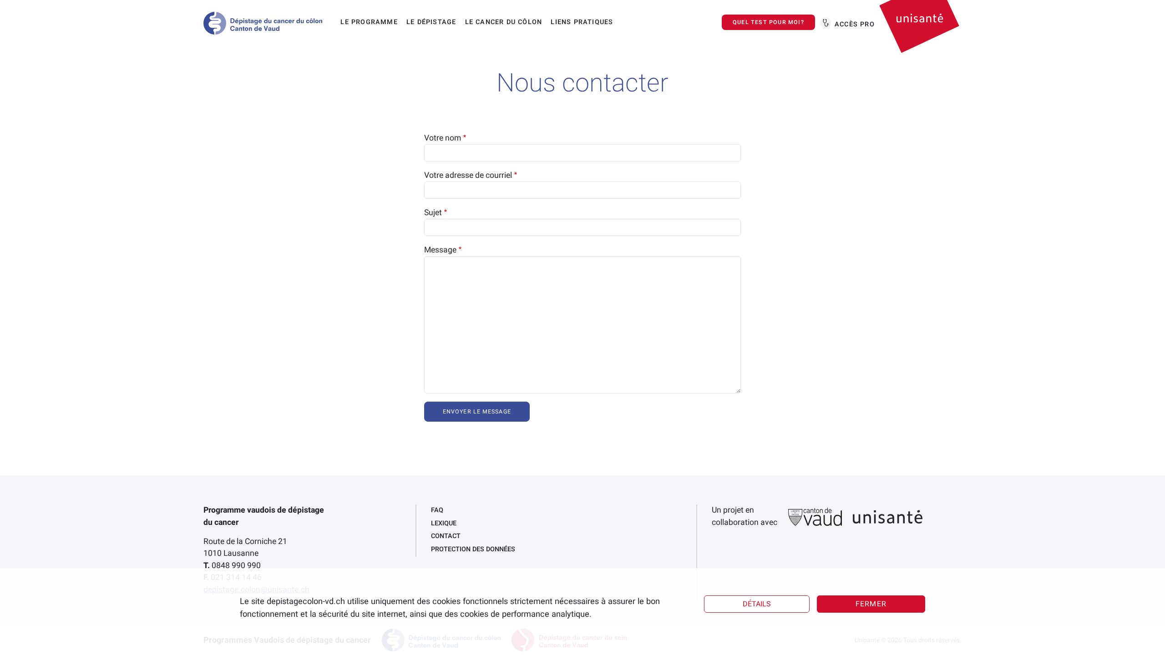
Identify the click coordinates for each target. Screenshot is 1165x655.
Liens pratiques (582, 22)
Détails (757, 604)
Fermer (871, 604)
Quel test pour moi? (768, 22)
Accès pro (855, 24)
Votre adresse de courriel (468, 175)
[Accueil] (266, 23)
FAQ (437, 510)
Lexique (443, 523)
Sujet (433, 212)
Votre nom (442, 138)
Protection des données (473, 549)
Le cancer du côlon (503, 22)
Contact (446, 536)
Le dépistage (431, 22)
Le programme (368, 22)
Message (440, 250)
